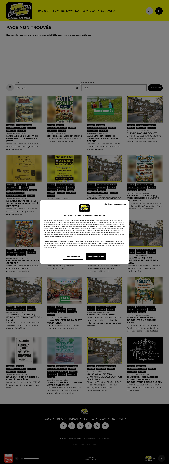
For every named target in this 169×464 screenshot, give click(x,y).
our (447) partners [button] (54, 220)
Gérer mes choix (73, 256)
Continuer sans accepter (115, 204)
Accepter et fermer (96, 256)
